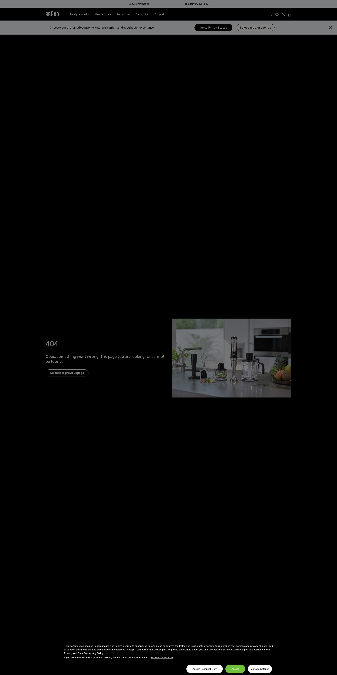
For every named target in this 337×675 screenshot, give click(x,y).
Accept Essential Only (205, 668)
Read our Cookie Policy (162, 657)
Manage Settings (259, 668)
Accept (235, 668)
